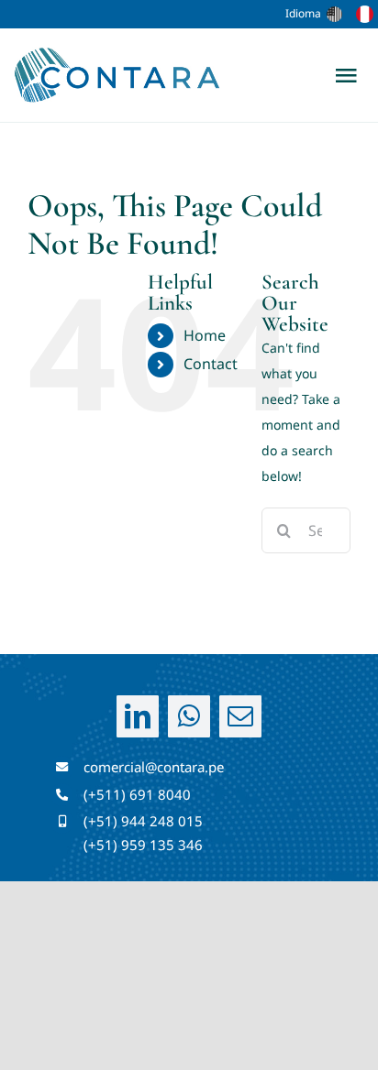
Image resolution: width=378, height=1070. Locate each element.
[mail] (240, 716)
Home (204, 335)
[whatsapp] (189, 716)
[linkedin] (138, 716)
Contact (210, 364)
